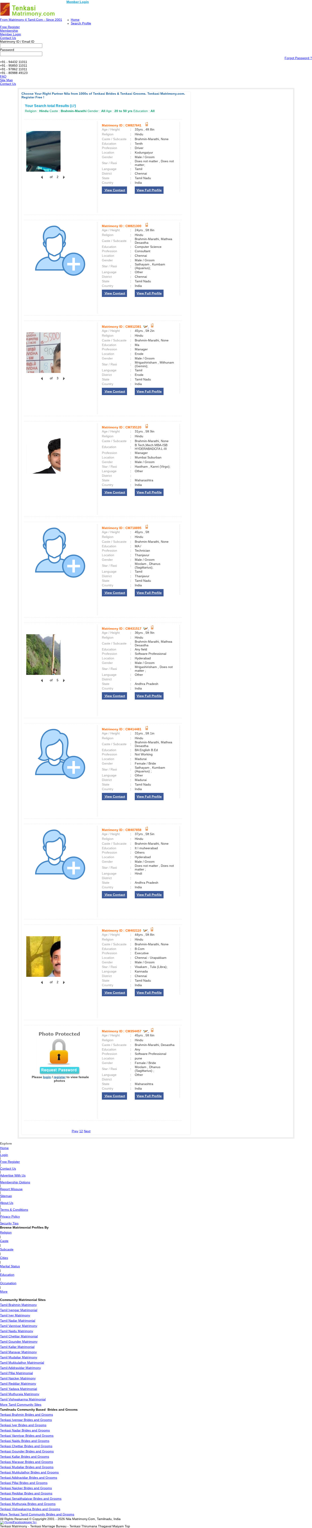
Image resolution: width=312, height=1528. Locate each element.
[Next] (63, 179)
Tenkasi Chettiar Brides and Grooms (26, 1446)
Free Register (10, 27)
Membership (9, 30)
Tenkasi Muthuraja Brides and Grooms (28, 1504)
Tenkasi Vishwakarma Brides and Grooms (30, 1509)
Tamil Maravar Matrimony (18, 1352)
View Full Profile (149, 190)
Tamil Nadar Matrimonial (17, 1320)
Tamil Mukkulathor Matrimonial (22, 1362)
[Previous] (41, 179)
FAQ (3, 76)
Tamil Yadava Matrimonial (18, 1389)
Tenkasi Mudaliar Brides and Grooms (26, 1467)
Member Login (77, 2)
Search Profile (81, 23)
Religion (6, 1232)
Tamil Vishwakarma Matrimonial (23, 1399)
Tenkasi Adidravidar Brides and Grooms (28, 1477)
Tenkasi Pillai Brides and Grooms (24, 1483)
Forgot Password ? (298, 58)
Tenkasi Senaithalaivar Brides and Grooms (30, 1498)
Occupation (8, 1283)
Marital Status (10, 1266)
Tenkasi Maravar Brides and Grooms (26, 1462)
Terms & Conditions (14, 1209)
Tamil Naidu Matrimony (16, 1331)
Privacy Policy (10, 1216)
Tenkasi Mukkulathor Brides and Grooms (29, 1472)
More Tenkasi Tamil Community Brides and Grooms (37, 1514)
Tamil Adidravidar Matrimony (20, 1368)
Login (4, 1155)
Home (75, 19)
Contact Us (8, 38)
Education (7, 1274)
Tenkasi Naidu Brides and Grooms (24, 1441)
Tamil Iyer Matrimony (15, 1315)
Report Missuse (11, 1189)
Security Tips (9, 1223)
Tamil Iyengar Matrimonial (18, 1310)
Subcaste (6, 1249)
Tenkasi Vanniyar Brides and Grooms (26, 1435)
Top (127, 1526)
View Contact (114, 190)
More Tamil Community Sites (20, 1404)
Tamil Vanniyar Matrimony (18, 1326)
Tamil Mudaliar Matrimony (18, 1357)
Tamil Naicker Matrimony (18, 1378)
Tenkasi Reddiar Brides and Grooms (26, 1493)
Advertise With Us (13, 1175)
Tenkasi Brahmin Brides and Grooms (26, 1414)
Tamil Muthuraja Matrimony (19, 1394)
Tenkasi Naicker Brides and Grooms (26, 1488)
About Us (6, 1203)
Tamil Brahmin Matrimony (18, 1305)
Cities (4, 1258)
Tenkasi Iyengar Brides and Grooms (26, 1420)
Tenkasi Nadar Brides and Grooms (25, 1430)
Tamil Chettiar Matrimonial (19, 1336)
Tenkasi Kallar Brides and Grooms (24, 1456)
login (47, 1077)
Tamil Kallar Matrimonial (17, 1347)
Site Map (6, 80)
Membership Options (15, 1182)
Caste (4, 1241)
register (60, 1077)
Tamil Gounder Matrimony (18, 1341)
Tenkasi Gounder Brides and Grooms (27, 1451)
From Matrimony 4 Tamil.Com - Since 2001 (31, 19)
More (4, 1291)
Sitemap (6, 1196)
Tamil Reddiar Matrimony (18, 1383)
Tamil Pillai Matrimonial (16, 1373)
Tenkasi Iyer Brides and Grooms (23, 1425)
